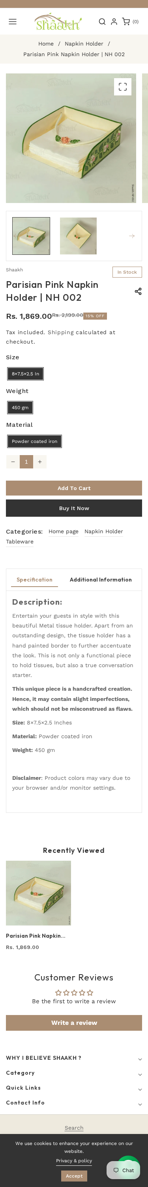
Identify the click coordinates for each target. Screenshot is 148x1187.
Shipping (61, 332)
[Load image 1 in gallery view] (31, 236)
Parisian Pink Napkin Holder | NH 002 (33, 935)
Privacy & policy (74, 1160)
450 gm (20, 407)
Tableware (20, 541)
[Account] (114, 22)
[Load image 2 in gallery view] (78, 236)
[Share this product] (138, 291)
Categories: (24, 531)
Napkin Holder (84, 43)
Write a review (74, 1022)
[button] (12, 21)
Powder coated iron (34, 441)
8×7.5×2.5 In (25, 374)
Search (74, 1128)
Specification (34, 579)
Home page (64, 531)
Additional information (101, 579)
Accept (74, 1176)
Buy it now (74, 508)
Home (46, 43)
